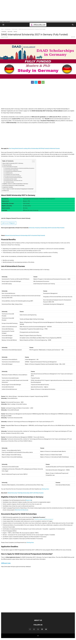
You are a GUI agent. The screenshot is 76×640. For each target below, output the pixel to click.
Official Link (6, 190)
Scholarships (7, 29)
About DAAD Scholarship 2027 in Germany (13, 163)
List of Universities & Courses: (10, 166)
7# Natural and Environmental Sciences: (13, 177)
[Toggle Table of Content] (32, 161)
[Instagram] (34, 629)
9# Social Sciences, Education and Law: (13, 180)
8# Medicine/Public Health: (11, 179)
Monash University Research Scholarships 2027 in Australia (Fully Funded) (25, 235)
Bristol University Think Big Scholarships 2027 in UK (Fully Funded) (25, 493)
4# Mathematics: (9, 172)
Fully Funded (14, 29)
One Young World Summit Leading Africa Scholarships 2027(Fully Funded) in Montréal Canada (34, 148)
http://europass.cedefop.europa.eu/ (44, 519)
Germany (15, 31)
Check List (28, 500)
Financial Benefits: (7, 165)
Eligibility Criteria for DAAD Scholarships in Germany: (15, 183)
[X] (35, 82)
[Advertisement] (38, 10)
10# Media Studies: (10, 182)
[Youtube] (46, 629)
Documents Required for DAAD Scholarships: (13, 185)
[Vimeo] (42, 629)
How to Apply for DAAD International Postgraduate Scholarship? (18, 188)
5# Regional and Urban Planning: (12, 174)
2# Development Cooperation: (11, 169)
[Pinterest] (39, 82)
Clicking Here (45, 489)
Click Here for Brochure (21, 510)
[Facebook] (32, 82)
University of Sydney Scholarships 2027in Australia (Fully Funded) (46, 227)
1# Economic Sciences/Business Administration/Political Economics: (19, 168)
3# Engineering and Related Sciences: (13, 171)
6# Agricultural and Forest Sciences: (13, 176)
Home (2, 29)
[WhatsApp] (43, 82)
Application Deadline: (8, 187)
